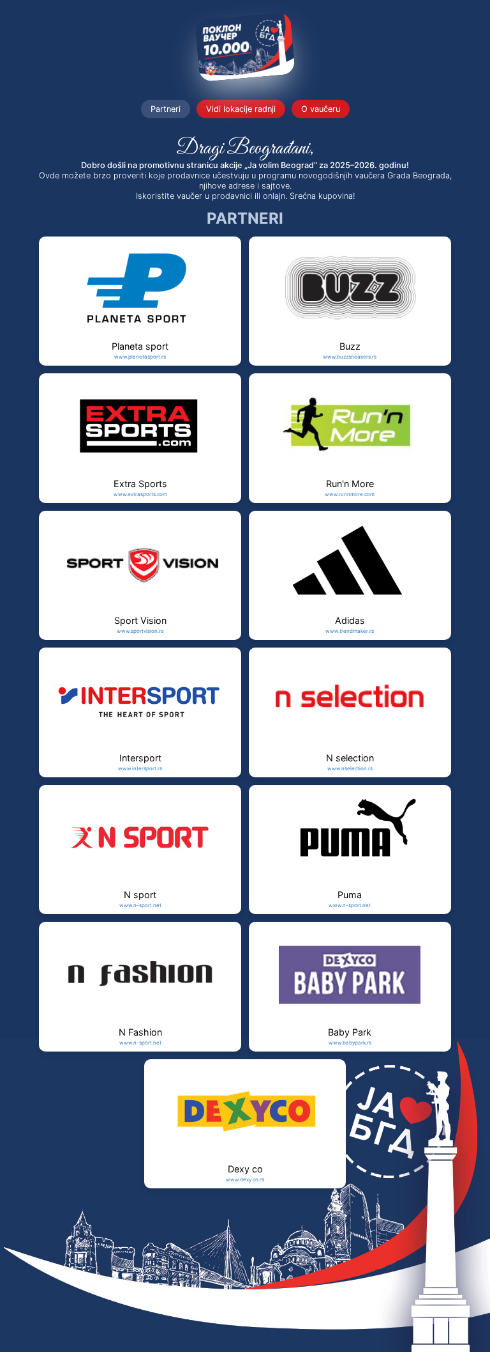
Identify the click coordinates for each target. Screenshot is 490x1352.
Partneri (166, 109)
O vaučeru (320, 109)
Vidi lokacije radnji (241, 109)
